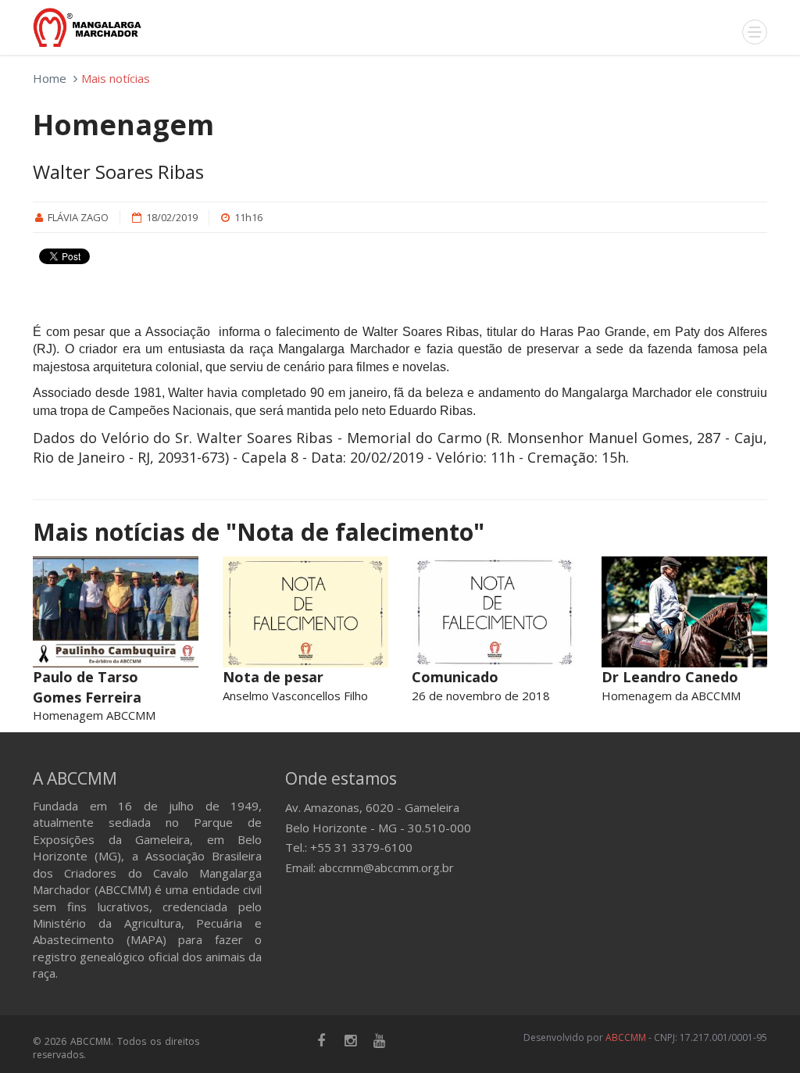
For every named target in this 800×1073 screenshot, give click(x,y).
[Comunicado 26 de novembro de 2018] (495, 611)
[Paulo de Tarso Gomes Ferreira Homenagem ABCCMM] (116, 611)
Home (49, 78)
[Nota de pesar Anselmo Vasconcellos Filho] (306, 611)
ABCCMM (625, 1037)
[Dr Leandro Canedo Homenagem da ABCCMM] (685, 611)
